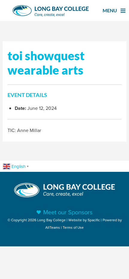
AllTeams (52, 227)
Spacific (94, 219)
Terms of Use (73, 227)
